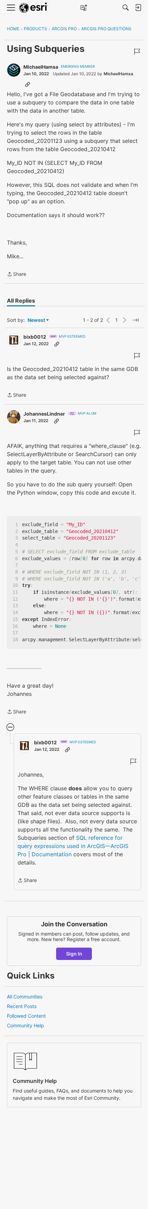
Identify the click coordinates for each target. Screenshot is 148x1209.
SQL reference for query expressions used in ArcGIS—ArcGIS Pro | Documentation (73, 846)
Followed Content (26, 1016)
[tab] (21, 300)
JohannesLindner (44, 414)
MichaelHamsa (40, 67)
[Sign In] (138, 7)
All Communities (24, 996)
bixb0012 (34, 337)
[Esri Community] (33, 7)
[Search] (125, 7)
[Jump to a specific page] (135, 320)
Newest (36, 320)
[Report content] (137, 51)
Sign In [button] (74, 954)
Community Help (25, 1025)
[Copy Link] (27, 84)
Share (16, 274)
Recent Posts (21, 1006)
